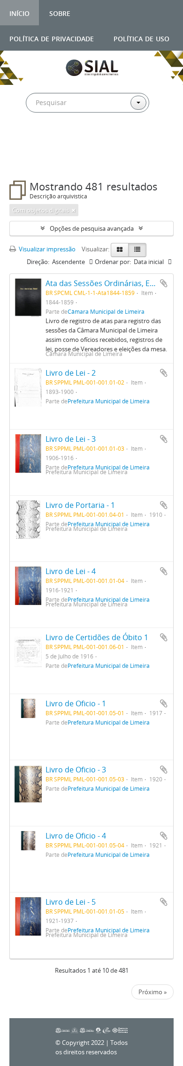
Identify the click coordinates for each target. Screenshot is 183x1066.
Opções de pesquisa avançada (92, 228)
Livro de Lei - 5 (71, 902)
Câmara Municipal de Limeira (106, 311)
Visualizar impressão (46, 249)
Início (19, 12)
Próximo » (152, 992)
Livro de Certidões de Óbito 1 (97, 637)
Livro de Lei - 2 (71, 373)
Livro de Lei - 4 (71, 571)
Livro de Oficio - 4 (76, 836)
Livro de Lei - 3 (71, 439)
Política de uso (141, 37)
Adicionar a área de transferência (163, 283)
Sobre (59, 12)
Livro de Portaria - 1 (80, 505)
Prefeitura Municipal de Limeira (109, 401)
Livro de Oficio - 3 (76, 769)
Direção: (38, 261)
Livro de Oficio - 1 (76, 703)
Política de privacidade (51, 37)
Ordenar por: (113, 261)
